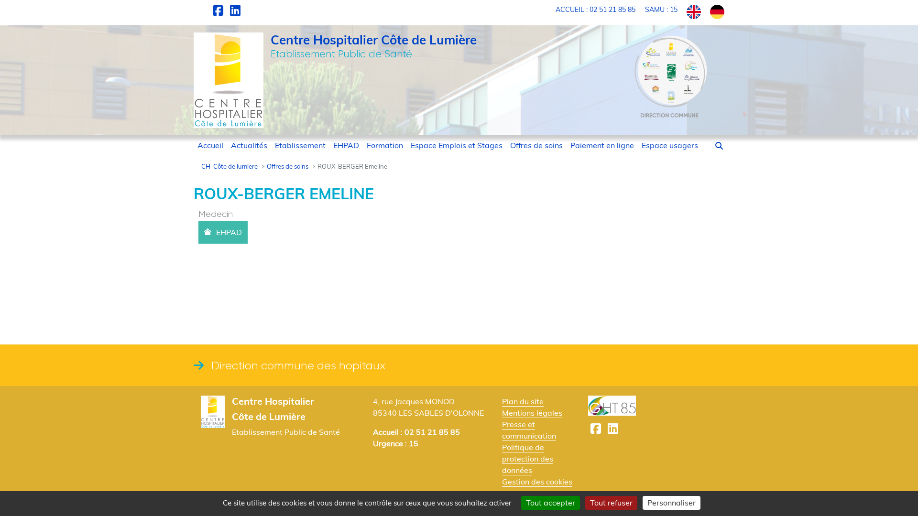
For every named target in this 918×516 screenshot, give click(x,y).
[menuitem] (210, 145)
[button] (719, 145)
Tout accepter (550, 502)
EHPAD (229, 232)
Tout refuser (611, 502)
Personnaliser (671, 502)
